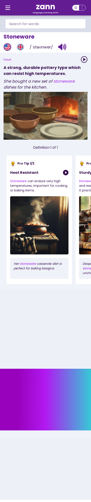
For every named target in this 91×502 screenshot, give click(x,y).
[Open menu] (7, 7)
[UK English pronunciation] (20, 47)
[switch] (79, 8)
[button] (62, 47)
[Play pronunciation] (84, 59)
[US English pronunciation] (7, 47)
